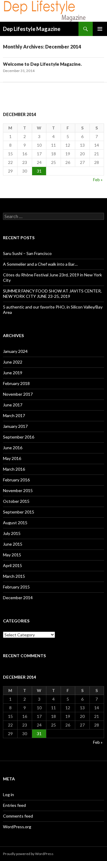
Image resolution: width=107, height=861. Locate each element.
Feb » (98, 179)
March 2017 (14, 415)
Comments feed (18, 815)
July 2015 (12, 533)
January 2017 (15, 426)
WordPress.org (17, 826)
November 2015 (18, 490)
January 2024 (15, 351)
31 (39, 170)
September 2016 (18, 436)
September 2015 (18, 511)
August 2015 (15, 522)
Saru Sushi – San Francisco (27, 253)
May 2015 (12, 554)
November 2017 (18, 394)
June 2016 (12, 447)
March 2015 (14, 576)
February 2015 (16, 586)
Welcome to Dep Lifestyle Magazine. (42, 64)
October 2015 (16, 501)
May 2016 (12, 458)
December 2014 (18, 597)
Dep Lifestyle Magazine (31, 29)
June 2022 (12, 361)
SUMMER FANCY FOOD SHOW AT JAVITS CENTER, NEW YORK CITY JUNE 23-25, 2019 (52, 293)
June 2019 (12, 372)
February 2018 (16, 383)
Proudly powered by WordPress (28, 853)
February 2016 (16, 479)
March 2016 (14, 469)
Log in (8, 794)
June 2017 (12, 404)
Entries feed (14, 805)
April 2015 (12, 565)
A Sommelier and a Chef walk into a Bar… (40, 264)
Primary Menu (100, 29)
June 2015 (12, 544)
